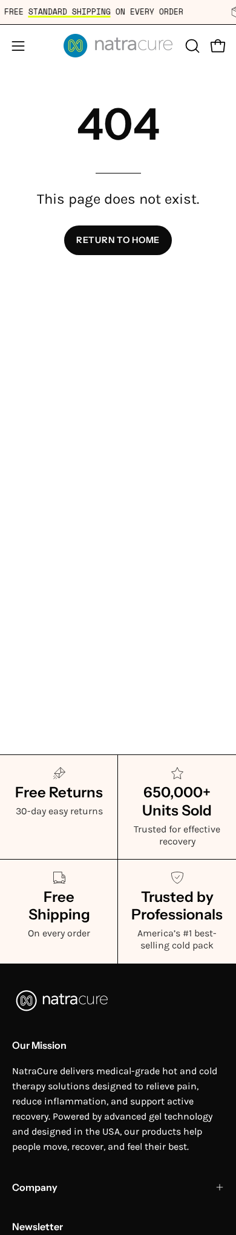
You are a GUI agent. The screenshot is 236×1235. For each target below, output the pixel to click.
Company (34, 1187)
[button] (191, 45)
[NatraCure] (118, 45)
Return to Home (118, 240)
